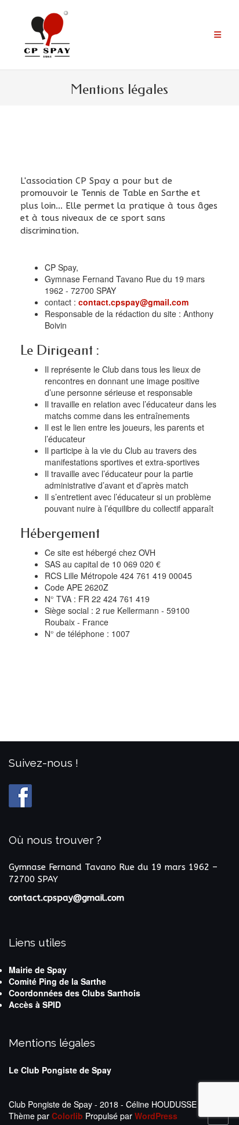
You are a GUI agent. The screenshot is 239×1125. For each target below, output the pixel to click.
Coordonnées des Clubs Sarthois (74, 993)
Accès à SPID (35, 1004)
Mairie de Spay (38, 969)
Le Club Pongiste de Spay (60, 1070)
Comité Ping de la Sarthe (57, 981)
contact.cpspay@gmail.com (133, 302)
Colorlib (67, 1116)
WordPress (156, 1116)
